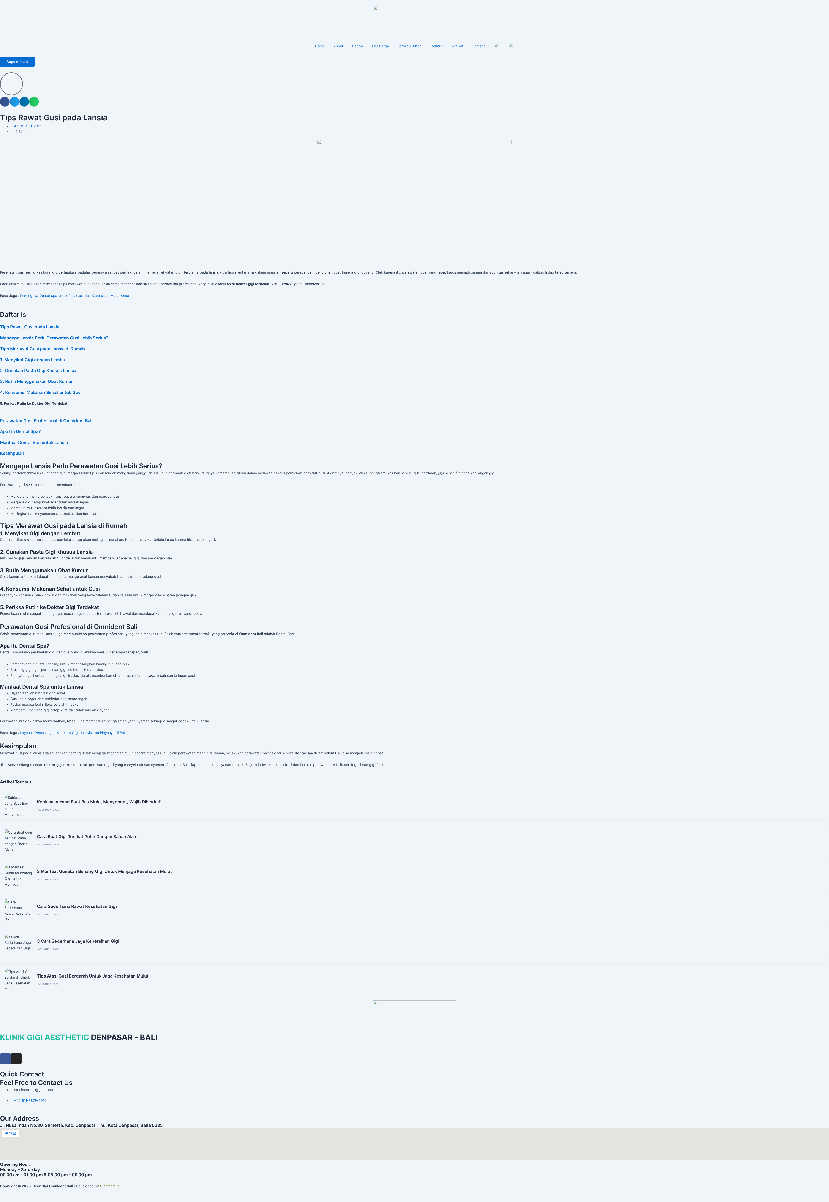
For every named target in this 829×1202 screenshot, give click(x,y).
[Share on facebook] (5, 102)
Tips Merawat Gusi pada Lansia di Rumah (42, 348)
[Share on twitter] (14, 102)
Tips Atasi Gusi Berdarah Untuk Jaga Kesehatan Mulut (93, 976)
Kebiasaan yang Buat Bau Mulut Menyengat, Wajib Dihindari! (99, 801)
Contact (478, 46)
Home (320, 46)
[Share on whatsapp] (34, 102)
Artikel (457, 46)
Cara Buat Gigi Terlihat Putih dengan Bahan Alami (88, 836)
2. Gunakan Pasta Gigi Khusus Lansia (38, 370)
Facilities (436, 46)
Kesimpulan (12, 453)
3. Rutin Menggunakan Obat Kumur (36, 381)
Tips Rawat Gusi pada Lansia (29, 327)
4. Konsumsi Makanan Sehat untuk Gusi (41, 392)
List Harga (380, 46)
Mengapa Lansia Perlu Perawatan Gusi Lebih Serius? (54, 338)
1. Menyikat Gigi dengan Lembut (33, 359)
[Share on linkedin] (24, 102)
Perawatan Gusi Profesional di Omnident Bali (46, 420)
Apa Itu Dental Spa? (20, 431)
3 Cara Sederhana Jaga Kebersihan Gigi (78, 941)
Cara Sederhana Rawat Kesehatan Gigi (77, 906)
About (338, 46)
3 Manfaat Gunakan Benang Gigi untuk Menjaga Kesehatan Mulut (104, 871)
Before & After (409, 46)
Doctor (357, 46)
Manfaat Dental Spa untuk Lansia (34, 442)
